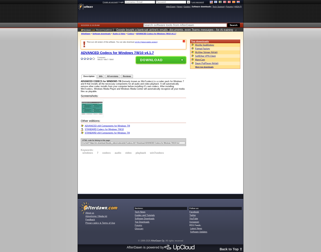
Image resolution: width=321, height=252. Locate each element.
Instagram (194, 222)
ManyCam (200, 59)
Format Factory (202, 48)
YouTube (193, 218)
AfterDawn (85, 34)
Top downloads (200, 41)
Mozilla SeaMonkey (204, 45)
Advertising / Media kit (96, 216)
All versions (112, 76)
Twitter (192, 215)
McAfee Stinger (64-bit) (206, 52)
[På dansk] (229, 2)
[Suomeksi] (215, 2)
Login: (122, 2)
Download (151, 60)
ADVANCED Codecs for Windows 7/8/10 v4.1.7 (156, 34)
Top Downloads (142, 222)
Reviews (127, 76)
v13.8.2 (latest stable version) (146, 42)
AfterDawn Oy (157, 240)
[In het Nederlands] (238, 2)
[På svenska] (220, 2)
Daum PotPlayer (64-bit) (206, 63)
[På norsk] (224, 2)
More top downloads (204, 67)
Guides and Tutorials (145, 215)
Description (88, 76)
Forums (138, 225)
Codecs (130, 34)
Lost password (198, 2)
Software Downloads (144, 218)
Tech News (140, 212)
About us (89, 213)
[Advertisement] (133, 173)
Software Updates (198, 232)
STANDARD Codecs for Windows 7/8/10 (104, 129)
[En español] (233, 2)
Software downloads (101, 34)
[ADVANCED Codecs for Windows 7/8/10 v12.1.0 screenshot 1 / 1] (93, 116)
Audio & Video (119, 34)
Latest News (196, 228)
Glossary (139, 228)
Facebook (194, 212)
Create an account (110, 2)
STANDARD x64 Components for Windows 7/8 (107, 133)
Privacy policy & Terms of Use (100, 223)
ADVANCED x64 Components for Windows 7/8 (107, 126)
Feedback (90, 219)
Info (100, 76)
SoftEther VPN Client (205, 56)
